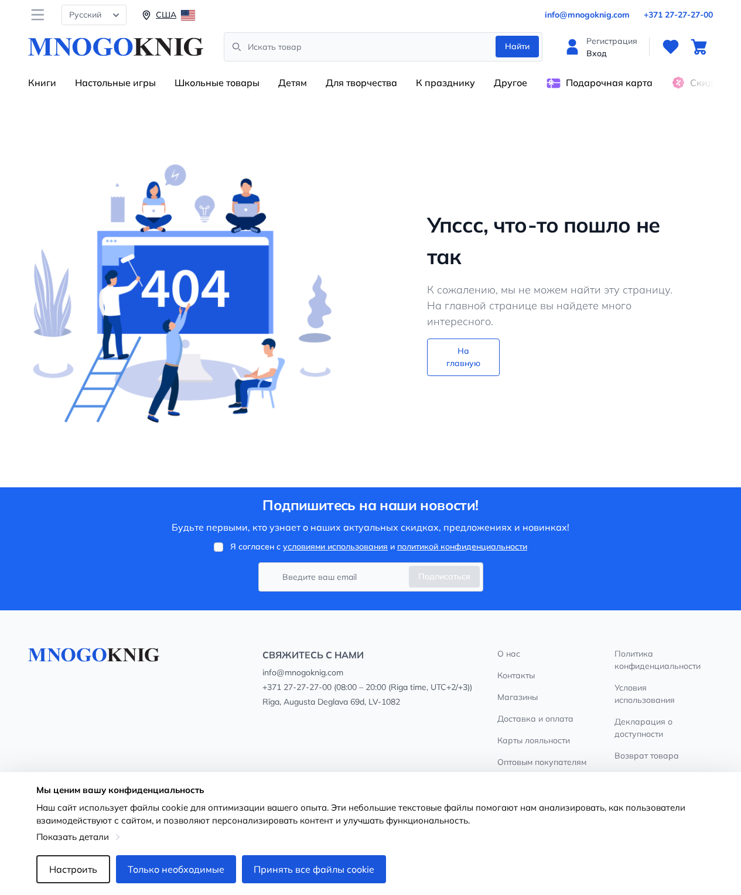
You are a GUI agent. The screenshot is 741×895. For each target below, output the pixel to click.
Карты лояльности (533, 740)
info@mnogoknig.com (587, 14)
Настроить (73, 869)
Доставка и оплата (535, 718)
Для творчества (361, 82)
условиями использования (335, 546)
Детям (292, 82)
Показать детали (72, 836)
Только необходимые (176, 869)
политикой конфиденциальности (462, 546)
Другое (510, 82)
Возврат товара (646, 755)
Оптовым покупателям (541, 762)
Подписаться (444, 576)
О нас (508, 653)
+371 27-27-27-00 (678, 14)
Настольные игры (115, 82)
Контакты (516, 675)
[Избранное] (671, 47)
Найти (517, 46)
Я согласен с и (378, 546)
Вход (596, 53)
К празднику (445, 82)
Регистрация (611, 41)
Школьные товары (217, 82)
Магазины (517, 697)
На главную (463, 357)
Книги (42, 82)
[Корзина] (699, 47)
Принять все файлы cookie (314, 869)
